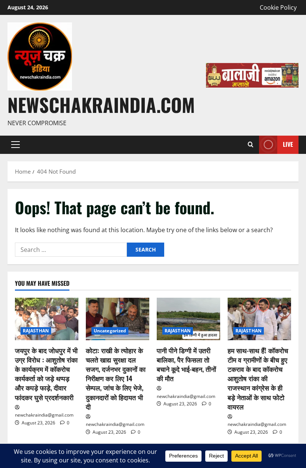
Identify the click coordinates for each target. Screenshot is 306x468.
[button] (15, 144)
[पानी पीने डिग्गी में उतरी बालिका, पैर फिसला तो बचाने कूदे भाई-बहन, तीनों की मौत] (188, 319)
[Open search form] (250, 145)
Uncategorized (110, 331)
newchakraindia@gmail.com (44, 415)
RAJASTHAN (36, 331)
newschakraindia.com (101, 104)
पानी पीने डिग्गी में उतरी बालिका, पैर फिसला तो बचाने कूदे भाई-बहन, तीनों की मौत (186, 364)
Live (288, 144)
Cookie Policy (278, 7)
